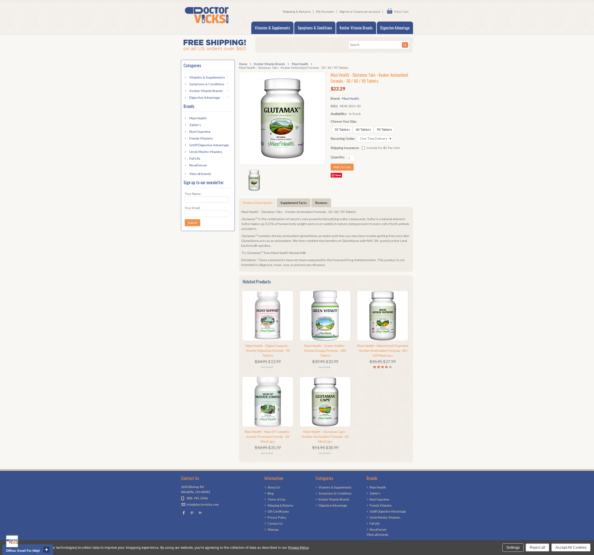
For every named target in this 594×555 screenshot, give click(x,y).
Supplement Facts (294, 203)
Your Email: (192, 208)
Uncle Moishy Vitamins (205, 152)
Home (243, 64)
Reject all (537, 547)
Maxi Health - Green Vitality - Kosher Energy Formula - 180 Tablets (325, 350)
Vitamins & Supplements (272, 28)
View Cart (402, 11)
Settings (513, 547)
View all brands (200, 174)
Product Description (257, 203)
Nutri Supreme (199, 131)
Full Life (194, 158)
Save (338, 175)
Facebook (184, 513)
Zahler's (195, 125)
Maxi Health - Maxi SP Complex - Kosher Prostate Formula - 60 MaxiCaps (268, 436)
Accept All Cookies (571, 547)
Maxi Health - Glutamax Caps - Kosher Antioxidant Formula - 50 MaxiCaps (325, 436)
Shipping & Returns (297, 11)
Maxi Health (300, 64)
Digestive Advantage (395, 28)
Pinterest (192, 513)
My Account (325, 11)
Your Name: (193, 194)
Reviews (321, 203)
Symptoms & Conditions (315, 28)
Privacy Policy (298, 547)
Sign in (344, 11)
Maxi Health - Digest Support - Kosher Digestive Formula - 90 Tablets (268, 350)
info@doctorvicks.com (203, 504)
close (46, 550)
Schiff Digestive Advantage (209, 145)
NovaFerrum (198, 165)
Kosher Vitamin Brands (356, 28)
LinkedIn (200, 513)
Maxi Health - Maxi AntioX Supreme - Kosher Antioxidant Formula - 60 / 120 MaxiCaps (382, 350)
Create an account (366, 11)
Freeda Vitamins (201, 138)
